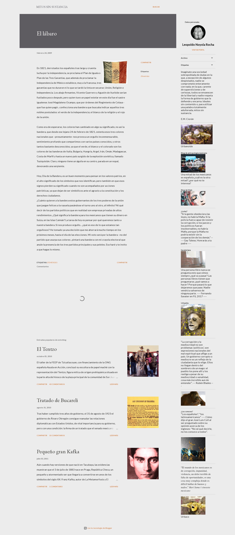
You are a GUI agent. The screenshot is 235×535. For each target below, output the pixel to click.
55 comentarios (57, 435)
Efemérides (145, 76)
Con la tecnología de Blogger (99, 528)
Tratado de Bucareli (57, 400)
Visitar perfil (198, 50)
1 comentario (56, 486)
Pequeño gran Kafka (58, 451)
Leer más (114, 384)
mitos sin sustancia (52, 7)
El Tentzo (47, 348)
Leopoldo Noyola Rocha (198, 44)
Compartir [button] (146, 62)
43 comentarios (57, 384)
